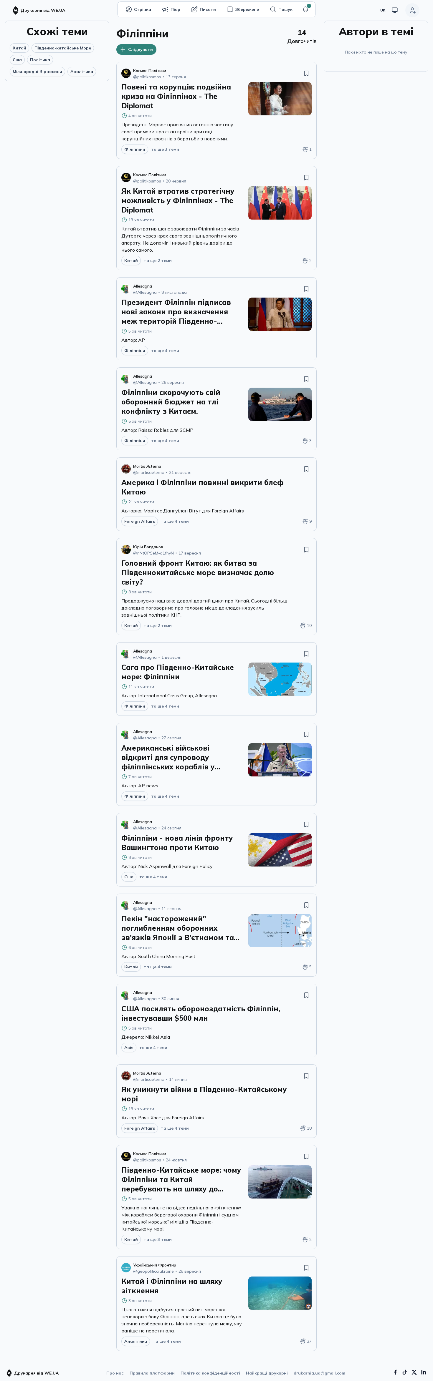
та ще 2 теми (158, 260)
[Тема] (394, 10)
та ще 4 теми (165, 350)
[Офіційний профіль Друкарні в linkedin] (424, 1372)
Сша (17, 59)
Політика (40, 59)
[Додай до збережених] (306, 73)
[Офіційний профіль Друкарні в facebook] (395, 1372)
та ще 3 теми (165, 149)
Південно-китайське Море (62, 48)
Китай (19, 48)
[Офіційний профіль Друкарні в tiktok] (405, 1372)
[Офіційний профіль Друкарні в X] (414, 1372)
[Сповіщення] (305, 9)
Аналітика (81, 71)
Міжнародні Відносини (37, 71)
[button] (305, 9)
